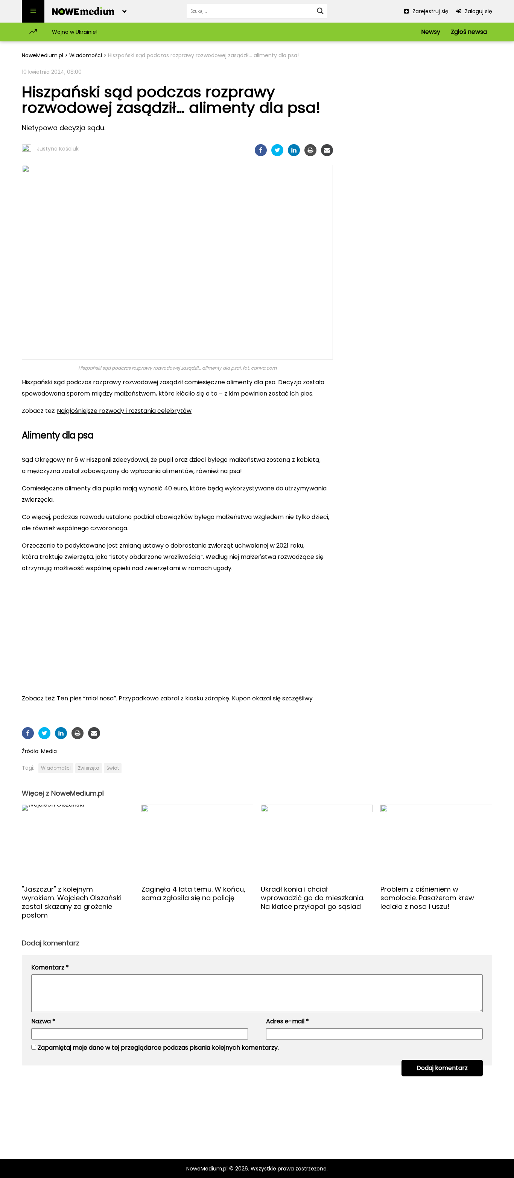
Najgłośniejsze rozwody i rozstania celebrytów (124, 410)
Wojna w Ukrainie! (74, 32)
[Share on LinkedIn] (294, 150)
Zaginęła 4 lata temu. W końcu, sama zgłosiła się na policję (193, 893)
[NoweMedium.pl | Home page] (83, 11)
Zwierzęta (88, 768)
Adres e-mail (287, 1021)
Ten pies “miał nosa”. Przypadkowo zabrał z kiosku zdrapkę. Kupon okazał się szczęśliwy (185, 698)
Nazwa (43, 1021)
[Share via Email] (327, 150)
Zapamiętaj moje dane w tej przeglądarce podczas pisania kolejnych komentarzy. (158, 1047)
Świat (112, 768)
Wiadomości (85, 55)
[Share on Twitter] (277, 150)
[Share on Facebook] (261, 150)
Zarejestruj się (430, 11)
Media (49, 751)
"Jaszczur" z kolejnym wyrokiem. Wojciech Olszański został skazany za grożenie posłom (72, 902)
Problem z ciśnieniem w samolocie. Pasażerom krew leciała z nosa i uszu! (427, 898)
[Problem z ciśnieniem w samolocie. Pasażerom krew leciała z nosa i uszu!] (436, 842)
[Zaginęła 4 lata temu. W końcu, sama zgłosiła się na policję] (197, 842)
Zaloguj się (477, 11)
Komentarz (50, 967)
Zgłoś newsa (469, 31)
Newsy (430, 31)
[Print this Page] (310, 150)
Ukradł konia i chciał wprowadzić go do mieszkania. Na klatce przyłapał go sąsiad (312, 898)
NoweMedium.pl (42, 55)
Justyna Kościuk (58, 148)
